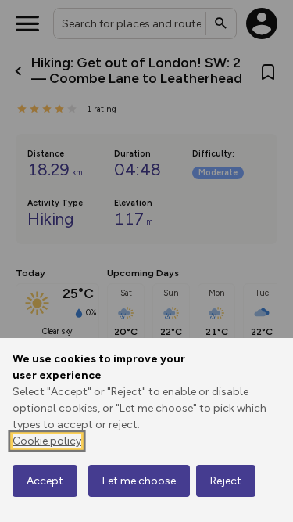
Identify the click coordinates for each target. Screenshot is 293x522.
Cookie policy (47, 441)
